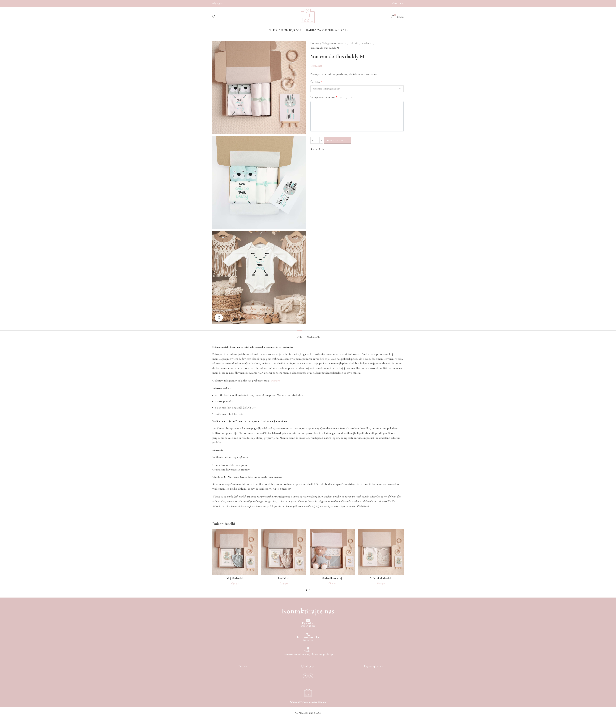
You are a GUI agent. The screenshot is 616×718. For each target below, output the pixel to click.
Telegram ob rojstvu (334, 43)
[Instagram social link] (310, 676)
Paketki (354, 43)
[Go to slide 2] (309, 590)
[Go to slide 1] (306, 590)
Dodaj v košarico (337, 140)
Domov (314, 43)
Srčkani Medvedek (381, 578)
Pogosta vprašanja (373, 666)
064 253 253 (217, 3)
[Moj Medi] (283, 552)
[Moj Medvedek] (235, 552)
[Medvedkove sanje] (332, 552)
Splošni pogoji (308, 666)
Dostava (275, 380)
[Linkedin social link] (323, 149)
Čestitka (316, 82)
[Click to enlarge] (219, 318)
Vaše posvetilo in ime (333, 97)
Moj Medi (283, 578)
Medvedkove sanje (332, 578)
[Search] (214, 16)
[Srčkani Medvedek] (381, 552)
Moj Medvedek (235, 578)
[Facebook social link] (319, 149)
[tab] (299, 335)
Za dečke (367, 43)
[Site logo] (308, 16)
